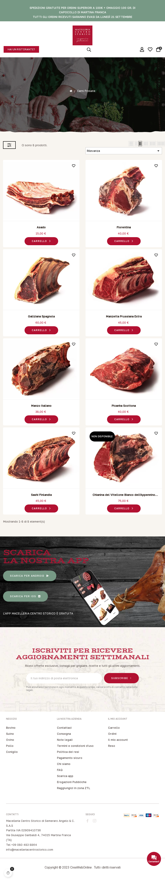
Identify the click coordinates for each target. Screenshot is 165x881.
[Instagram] (95, 821)
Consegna (64, 733)
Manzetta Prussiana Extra (124, 316)
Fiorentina (124, 227)
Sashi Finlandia (41, 494)
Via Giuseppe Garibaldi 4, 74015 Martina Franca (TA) (38, 837)
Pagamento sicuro (69, 758)
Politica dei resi (68, 751)
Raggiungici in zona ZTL (73, 788)
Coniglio (12, 751)
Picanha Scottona (124, 405)
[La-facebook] (88, 821)
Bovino (10, 727)
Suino (10, 733)
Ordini (112, 733)
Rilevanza (124, 150)
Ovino (10, 739)
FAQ (60, 770)
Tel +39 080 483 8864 (21, 844)
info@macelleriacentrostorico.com (29, 849)
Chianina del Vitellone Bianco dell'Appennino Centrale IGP (124, 495)
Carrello (114, 727)
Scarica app (65, 776)
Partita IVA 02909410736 (23, 830)
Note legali (65, 739)
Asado (41, 227)
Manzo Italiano (41, 405)
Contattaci (64, 727)
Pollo (9, 745)
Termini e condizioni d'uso (75, 745)
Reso (111, 745)
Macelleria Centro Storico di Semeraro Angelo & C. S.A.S (40, 823)
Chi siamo (63, 764)
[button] (21, 49)
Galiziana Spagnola (41, 316)
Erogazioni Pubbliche (72, 782)
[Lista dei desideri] (73, 166)
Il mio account (118, 739)
